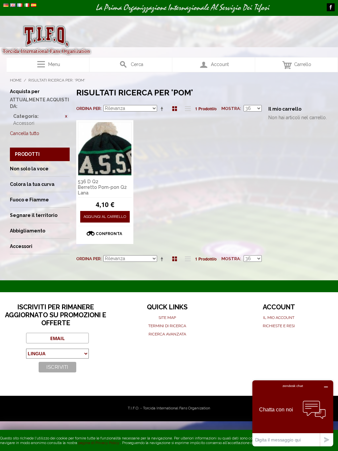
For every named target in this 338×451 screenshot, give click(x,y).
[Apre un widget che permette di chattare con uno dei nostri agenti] (293, 413)
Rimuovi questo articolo (66, 116)
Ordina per (88, 108)
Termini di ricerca (167, 326)
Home (15, 80)
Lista (186, 109)
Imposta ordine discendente (163, 109)
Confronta (109, 233)
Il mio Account (278, 317)
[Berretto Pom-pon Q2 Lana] (105, 149)
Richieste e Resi (279, 326)
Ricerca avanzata (167, 334)
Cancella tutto (24, 133)
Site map (167, 317)
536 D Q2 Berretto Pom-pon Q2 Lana (102, 187)
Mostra (230, 108)
